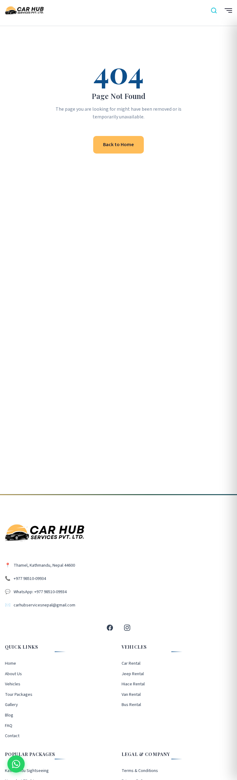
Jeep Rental (133, 674)
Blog (9, 715)
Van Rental (131, 694)
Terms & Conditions (140, 770)
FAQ (8, 725)
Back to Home (118, 144)
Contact (12, 736)
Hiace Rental (133, 684)
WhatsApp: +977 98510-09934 (40, 592)
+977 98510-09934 (30, 578)
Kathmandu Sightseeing (27, 770)
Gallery (11, 704)
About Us (13, 674)
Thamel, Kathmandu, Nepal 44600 (44, 565)
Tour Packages (18, 694)
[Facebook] (109, 627)
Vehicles (12, 684)
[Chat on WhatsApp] (16, 764)
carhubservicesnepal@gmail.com (44, 605)
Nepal (109, 49)
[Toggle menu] (227, 10)
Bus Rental (131, 704)
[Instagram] (127, 627)
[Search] (214, 10)
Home (93, 49)
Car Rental (131, 663)
